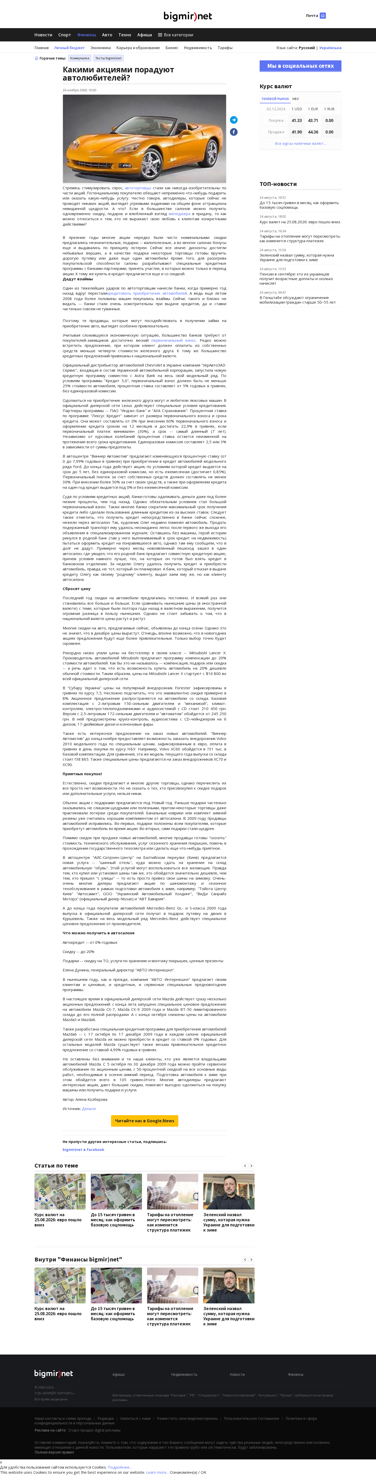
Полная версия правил (54, 1452)
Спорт (64, 35)
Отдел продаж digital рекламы (94, 1430)
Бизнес (171, 47)
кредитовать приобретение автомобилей (147, 293)
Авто (107, 35)
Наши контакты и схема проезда (63, 1418)
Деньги (89, 1108)
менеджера (179, 213)
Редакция (105, 1418)
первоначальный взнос (173, 340)
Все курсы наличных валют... (300, 143)
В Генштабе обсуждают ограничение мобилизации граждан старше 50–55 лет (298, 300)
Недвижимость (198, 47)
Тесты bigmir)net (108, 58)
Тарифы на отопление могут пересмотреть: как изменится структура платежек (170, 1222)
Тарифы (225, 47)
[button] (245, 1166)
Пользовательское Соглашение (251, 1418)
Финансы (86, 35)
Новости (43, 35)
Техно (124, 35)
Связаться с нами (135, 1418)
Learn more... (157, 1472)
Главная (42, 47)
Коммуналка (79, 58)
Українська (330, 47)
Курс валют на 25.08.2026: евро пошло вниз (58, 1220)
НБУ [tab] (295, 99)
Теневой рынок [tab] (275, 99)
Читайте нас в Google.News (144, 1121)
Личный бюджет (69, 47)
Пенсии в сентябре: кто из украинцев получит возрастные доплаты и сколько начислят (296, 278)
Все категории (178, 35)
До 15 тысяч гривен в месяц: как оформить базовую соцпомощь (113, 1220)
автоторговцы (138, 187)
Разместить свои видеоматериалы (187, 1418)
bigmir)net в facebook (83, 1149)
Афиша (144, 35)
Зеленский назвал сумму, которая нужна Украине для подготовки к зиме (229, 1222)
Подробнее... (120, 1467)
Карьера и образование (138, 47)
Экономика (101, 47)
